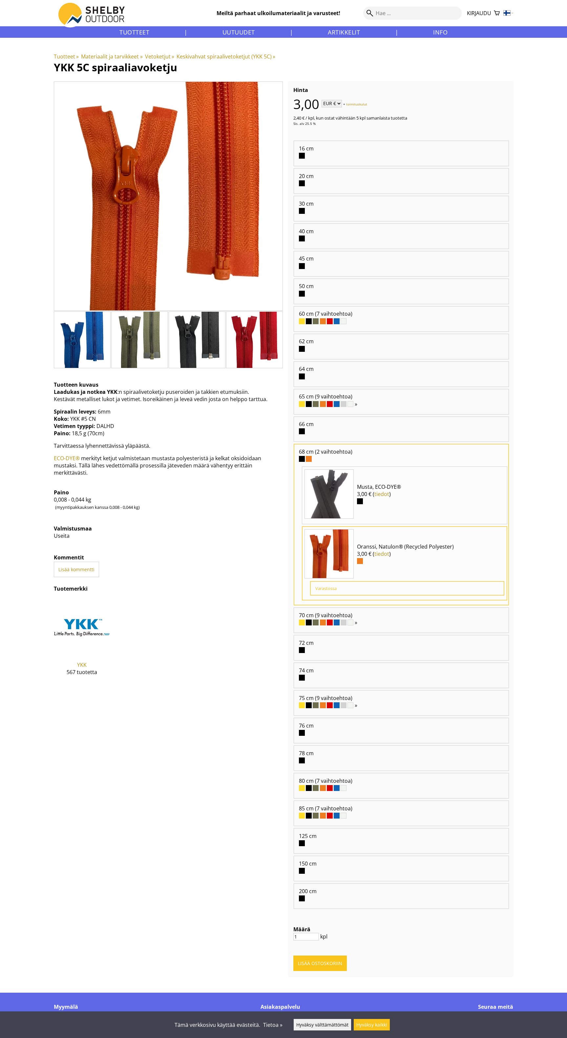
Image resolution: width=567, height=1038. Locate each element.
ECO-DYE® (67, 458)
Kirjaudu (479, 13)
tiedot (381, 494)
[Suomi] (508, 13)
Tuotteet (134, 32)
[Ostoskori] (497, 13)
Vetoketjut (159, 56)
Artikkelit (344, 32)
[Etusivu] (95, 19)
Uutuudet (238, 32)
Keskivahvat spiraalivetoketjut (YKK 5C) (226, 56)
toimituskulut (356, 104)
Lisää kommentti (76, 569)
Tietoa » (273, 1024)
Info (440, 32)
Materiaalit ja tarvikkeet (111, 56)
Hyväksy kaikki (371, 1025)
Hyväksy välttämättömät (322, 1025)
